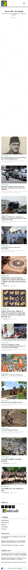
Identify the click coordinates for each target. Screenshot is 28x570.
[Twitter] (9, 506)
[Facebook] (2, 506)
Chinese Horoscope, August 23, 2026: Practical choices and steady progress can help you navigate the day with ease (13, 314)
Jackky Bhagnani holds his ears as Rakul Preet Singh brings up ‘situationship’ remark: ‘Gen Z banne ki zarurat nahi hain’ (14, 554)
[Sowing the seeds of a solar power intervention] (14, 235)
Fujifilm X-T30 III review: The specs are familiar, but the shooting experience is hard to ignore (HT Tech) (13, 218)
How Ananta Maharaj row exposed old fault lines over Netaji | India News (13, 158)
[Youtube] (13, 506)
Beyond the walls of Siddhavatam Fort (12, 402)
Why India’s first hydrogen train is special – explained (12, 545)
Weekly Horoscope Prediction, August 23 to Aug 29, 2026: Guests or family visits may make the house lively (13, 281)
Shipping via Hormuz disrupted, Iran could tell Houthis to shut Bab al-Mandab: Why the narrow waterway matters (13, 541)
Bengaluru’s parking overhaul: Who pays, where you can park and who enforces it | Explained (13, 188)
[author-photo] (2, 285)
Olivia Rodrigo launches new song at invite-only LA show (13, 562)
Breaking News (5, 155)
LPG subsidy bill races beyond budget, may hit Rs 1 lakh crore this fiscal (13, 537)
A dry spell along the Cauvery (9, 430)
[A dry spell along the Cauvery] (14, 418)
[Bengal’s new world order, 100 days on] (14, 363)
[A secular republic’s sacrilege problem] (14, 446)
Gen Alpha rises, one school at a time (12, 489)
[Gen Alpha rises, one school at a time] (14, 476)
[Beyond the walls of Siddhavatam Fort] (14, 390)
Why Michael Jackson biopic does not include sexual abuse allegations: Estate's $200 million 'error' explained (13, 558)
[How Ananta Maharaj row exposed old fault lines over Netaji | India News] (14, 145)
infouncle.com (6, 285)
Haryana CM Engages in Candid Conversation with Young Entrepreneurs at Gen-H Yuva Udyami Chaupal (13, 346)
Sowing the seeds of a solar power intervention (10, 248)
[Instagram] (6, 506)
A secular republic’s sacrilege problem (11, 460)
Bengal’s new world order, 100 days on (12, 375)
